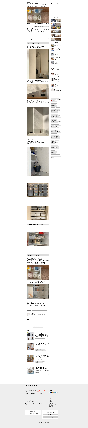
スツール (42, 362)
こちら (46, 403)
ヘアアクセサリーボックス (43, 350)
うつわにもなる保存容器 (54, 152)
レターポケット (57, 131)
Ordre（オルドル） (53, 141)
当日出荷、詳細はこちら (40, 393)
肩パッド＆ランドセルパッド (54, 151)
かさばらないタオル (53, 146)
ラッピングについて (51, 403)
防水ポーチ (57, 130)
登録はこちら (50, 414)
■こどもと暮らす (37, 349)
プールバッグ (53, 125)
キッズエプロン (59, 121)
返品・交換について (51, 405)
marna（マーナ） (53, 131)
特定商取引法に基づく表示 (48, 420)
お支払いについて (51, 401)
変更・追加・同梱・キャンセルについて (53, 404)
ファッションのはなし (54, 13)
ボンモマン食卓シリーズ (54, 121)
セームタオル (58, 137)
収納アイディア (53, 106)
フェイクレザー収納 (53, 137)
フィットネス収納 (53, 147)
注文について (51, 400)
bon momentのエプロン (54, 127)
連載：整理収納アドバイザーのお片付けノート (42, 26)
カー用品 (57, 146)
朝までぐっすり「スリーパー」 (55, 111)
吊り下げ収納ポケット (54, 153)
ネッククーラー (53, 148)
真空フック (57, 147)
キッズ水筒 (58, 116)
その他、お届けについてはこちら (41, 395)
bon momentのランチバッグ (54, 126)
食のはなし (53, 11)
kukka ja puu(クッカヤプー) (41, 349)
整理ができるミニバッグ (54, 132)
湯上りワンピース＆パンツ (58, 125)
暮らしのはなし (54, 9)
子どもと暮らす (54, 12)
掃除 (56, 106)
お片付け (48, 26)
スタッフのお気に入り (54, 104)
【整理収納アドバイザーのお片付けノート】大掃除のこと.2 (40, 6)
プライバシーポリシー (42, 420)
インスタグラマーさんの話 (38, 350)
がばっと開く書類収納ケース (54, 120)
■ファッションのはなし (54, 99)
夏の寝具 (52, 115)
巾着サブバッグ (53, 130)
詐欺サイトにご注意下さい (52, 406)
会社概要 (33, 420)
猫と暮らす (59, 136)
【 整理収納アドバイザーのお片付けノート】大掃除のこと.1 (36, 34)
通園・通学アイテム (53, 116)
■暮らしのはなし (32, 6)
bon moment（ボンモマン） (42, 361)
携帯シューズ (58, 110)
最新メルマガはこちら (50, 417)
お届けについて (51, 402)
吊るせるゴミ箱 (59, 132)
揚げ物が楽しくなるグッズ (57, 115)
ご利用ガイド (51, 398)
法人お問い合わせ (53, 420)
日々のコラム (28, 6)
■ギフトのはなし (53, 100)
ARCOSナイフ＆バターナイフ (54, 142)
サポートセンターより (54, 110)
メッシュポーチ (57, 148)
